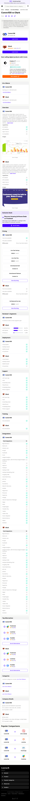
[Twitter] (6, 16)
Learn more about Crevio (18, 73)
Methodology (6, 27)
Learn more (10, 123)
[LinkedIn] (9, 16)
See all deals (16, 225)
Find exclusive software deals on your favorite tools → (15, 3)
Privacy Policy (14, 793)
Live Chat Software (7, 92)
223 (18, 48)
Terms (9, 793)
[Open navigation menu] (28, 6)
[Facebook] (17, 798)
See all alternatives (15, 643)
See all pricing (15, 280)
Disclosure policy (20, 26)
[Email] (12, 16)
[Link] (15, 16)
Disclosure (3, 795)
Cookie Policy (3, 793)
